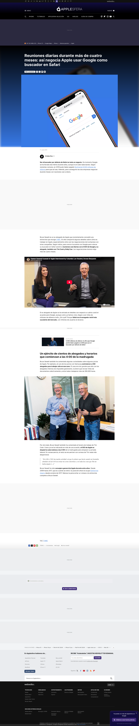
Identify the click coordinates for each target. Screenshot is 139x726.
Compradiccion (94, 696)
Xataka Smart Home (30, 699)
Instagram (108, 16)
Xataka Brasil (28, 713)
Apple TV (42, 661)
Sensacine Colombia (53, 714)
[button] (50, 156)
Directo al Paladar (69, 692)
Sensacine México (55, 711)
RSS (90, 670)
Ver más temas (29, 671)
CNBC (58, 240)
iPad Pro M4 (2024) (80, 647)
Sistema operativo (64, 43)
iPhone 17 (42, 667)
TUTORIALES (41, 16)
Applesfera (69, 9)
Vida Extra (40, 694)
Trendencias (94, 692)
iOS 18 (100, 647)
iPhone (56, 43)
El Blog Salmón (107, 692)
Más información (81, 724)
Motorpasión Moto (82, 694)
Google (58, 545)
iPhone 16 (39, 647)
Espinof (53, 694)
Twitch (102, 16)
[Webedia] (29, 684)
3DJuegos (40, 692)
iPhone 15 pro (69, 647)
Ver (70, 588)
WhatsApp (58, 664)
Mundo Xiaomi (28, 701)
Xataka (26, 692)
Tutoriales (42, 658)
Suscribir (97, 657)
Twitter (114, 16)
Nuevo (109, 10)
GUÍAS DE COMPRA (87, 16)
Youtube (111, 16)
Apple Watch (59, 661)
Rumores (27, 664)
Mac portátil (59, 658)
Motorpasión (81, 692)
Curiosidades (49, 545)
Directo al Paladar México (69, 712)
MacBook (27, 667)
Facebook (37, 72)
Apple (72, 43)
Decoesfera (94, 694)
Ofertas (42, 664)
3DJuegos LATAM (42, 711)
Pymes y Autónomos (107, 695)
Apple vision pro (92, 647)
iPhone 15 (40, 43)
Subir (109, 684)
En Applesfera (69, 339)
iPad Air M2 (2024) (58, 647)
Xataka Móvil (28, 694)
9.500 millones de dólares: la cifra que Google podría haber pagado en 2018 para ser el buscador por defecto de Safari (80, 343)
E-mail (45, 72)
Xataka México (28, 711)
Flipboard (105, 16)
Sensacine (53, 692)
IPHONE (31, 16)
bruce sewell (66, 545)
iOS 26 (57, 667)
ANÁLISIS (75, 16)
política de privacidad (92, 661)
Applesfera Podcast (30, 658)
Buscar (111, 678)
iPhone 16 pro (47, 647)
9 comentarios (30, 71)
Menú (29, 10)
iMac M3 (106, 647)
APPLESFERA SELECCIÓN (56, 16)
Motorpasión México (81, 712)
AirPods (27, 661)
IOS (68, 16)
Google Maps (48, 43)
